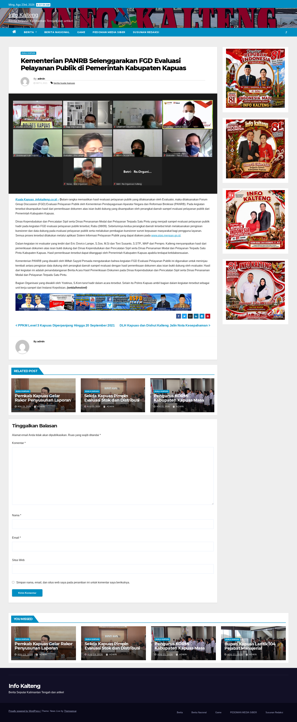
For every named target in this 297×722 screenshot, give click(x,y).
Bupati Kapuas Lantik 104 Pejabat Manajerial (249, 646)
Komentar (19, 442)
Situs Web (18, 560)
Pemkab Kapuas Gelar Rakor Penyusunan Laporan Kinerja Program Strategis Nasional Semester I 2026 (43, 402)
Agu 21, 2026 (165, 654)
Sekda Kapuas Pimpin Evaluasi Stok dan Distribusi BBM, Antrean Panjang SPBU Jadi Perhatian (111, 402)
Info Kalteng (23, 15)
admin (41, 78)
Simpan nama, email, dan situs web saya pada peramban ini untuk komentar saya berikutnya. (73, 582)
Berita (29, 32)
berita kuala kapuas (64, 83)
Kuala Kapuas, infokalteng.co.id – (37, 199)
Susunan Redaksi (146, 32)
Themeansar (70, 711)
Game (81, 32)
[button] (286, 32)
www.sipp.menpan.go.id (165, 235)
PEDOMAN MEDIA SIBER (109, 32)
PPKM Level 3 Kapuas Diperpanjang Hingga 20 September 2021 (66, 325)
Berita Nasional (57, 32)
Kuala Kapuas (28, 53)
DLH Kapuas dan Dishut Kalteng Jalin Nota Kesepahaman (164, 325)
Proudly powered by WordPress (25, 711)
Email (16, 537)
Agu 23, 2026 (25, 654)
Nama (16, 515)
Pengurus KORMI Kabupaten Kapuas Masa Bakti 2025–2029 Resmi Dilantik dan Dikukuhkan (179, 402)
